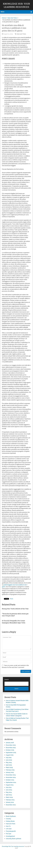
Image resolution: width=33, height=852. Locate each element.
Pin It (11, 599)
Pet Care (8, 833)
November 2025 (11, 747)
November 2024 (11, 777)
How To (8, 826)
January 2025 (10, 772)
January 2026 (10, 742)
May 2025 (9, 762)
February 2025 (10, 770)
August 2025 (9, 755)
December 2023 (11, 805)
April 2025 (9, 765)
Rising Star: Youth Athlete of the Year (15, 609)
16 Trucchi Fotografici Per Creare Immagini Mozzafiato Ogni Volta (13, 622)
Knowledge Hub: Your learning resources (13, 846)
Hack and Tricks (21, 34)
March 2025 (9, 767)
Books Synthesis (11, 816)
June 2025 (9, 760)
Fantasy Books (10, 821)
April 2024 (9, 795)
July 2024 (9, 787)
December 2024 (11, 775)
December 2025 (11, 745)
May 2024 (9, 792)
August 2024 (9, 785)
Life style (9, 828)
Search (6, 679)
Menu (2, 12)
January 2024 (10, 802)
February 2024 (10, 800)
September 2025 (11, 752)
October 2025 (10, 750)
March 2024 (9, 797)
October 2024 (10, 780)
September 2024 (11, 782)
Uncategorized (10, 836)
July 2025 (8, 757)
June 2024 (9, 790)
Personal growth (11, 831)
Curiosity (8, 818)
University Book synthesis (13, 838)
